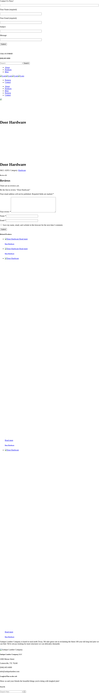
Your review (5, 212)
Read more (23, 239)
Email (3, 220)
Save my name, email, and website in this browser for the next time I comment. (33, 225)
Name (3, 216)
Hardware (22, 170)
